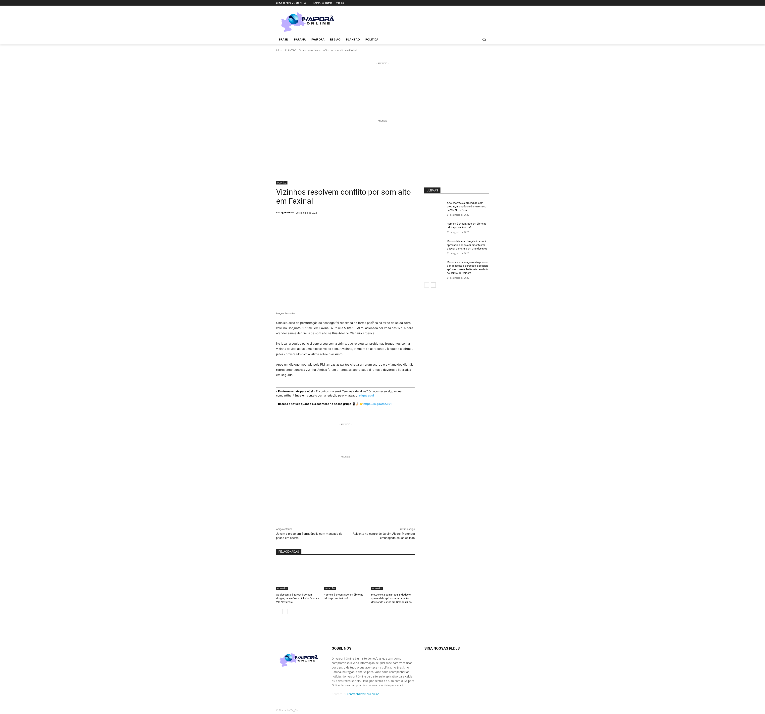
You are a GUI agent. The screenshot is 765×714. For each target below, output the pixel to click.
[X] (481, 3)
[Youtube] (486, 3)
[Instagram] (470, 3)
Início (279, 50)
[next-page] (284, 611)
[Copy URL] (343, 223)
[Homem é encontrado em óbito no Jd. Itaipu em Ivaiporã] (345, 575)
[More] (352, 223)
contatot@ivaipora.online (363, 694)
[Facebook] (464, 3)
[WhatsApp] (334, 223)
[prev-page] (278, 611)
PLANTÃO (290, 50)
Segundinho (286, 212)
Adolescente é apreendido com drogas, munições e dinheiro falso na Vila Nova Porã (297, 598)
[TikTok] (475, 3)
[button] (484, 39)
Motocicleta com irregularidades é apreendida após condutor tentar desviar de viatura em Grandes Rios (391, 598)
